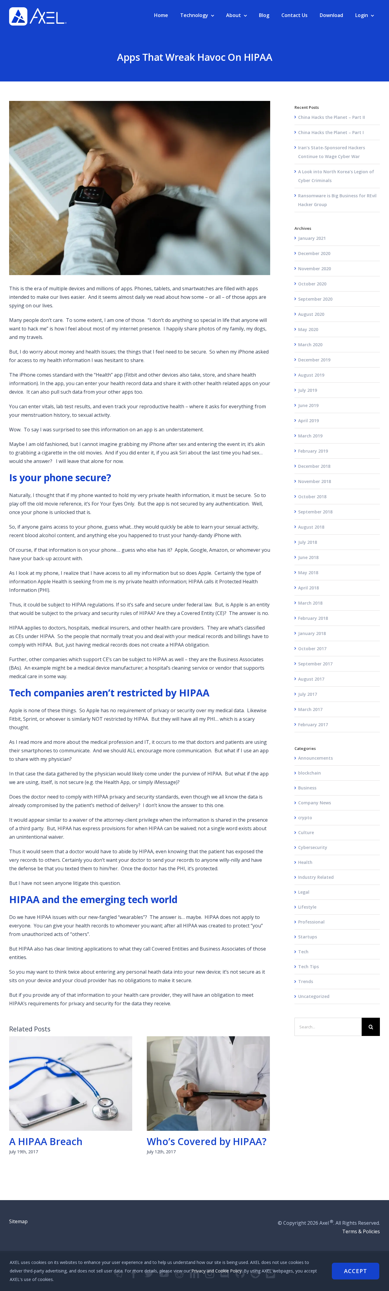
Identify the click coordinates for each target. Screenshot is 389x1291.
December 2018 (314, 466)
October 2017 (312, 648)
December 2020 (314, 253)
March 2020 (310, 344)
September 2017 (315, 664)
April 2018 (308, 588)
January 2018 (312, 633)
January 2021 (312, 238)
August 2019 (311, 375)
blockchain (309, 773)
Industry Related (316, 877)
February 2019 (313, 451)
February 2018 (313, 618)
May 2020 (308, 329)
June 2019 (308, 405)
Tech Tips (308, 966)
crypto (305, 817)
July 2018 (307, 542)
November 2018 (314, 481)
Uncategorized (313, 996)
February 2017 (313, 724)
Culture (306, 832)
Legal (303, 892)
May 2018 (308, 572)
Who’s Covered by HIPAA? (208, 1083)
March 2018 (310, 603)
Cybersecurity (312, 847)
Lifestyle (307, 907)
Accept (355, 1271)
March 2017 (310, 709)
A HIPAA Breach (71, 1083)
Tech (303, 951)
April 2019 (308, 420)
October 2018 (312, 496)
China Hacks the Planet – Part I (331, 132)
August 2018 (311, 527)
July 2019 (307, 390)
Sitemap (18, 1221)
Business (307, 788)
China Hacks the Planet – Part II (331, 117)
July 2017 (307, 694)
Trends (305, 981)
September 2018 (315, 512)
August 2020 (311, 314)
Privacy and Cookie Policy (216, 1271)
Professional (311, 922)
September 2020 (315, 299)
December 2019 (314, 360)
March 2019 (310, 436)
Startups (307, 937)
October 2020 (312, 284)
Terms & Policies (361, 1231)
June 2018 (308, 557)
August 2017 (311, 679)
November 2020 (314, 268)
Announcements (315, 758)
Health (305, 862)
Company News (314, 803)
